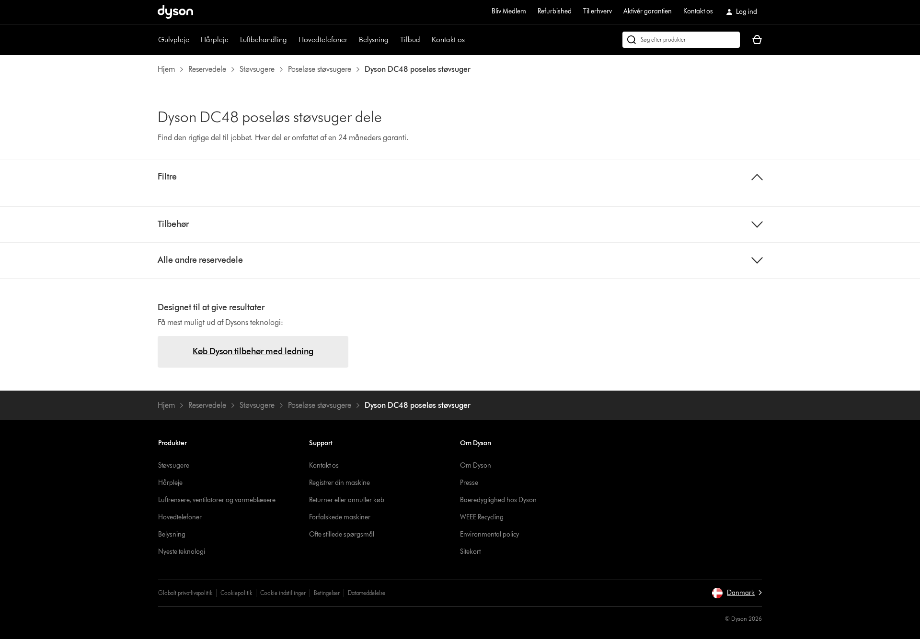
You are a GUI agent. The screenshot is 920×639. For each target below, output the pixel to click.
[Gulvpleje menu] (194, 40)
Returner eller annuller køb (346, 500)
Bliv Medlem (509, 11)
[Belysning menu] (393, 40)
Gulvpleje (173, 39)
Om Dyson (475, 465)
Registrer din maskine (339, 483)
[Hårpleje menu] (233, 40)
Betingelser (327, 592)
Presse (469, 483)
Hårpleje (215, 39)
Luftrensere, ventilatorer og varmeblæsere (217, 500)
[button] (737, 593)
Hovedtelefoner (323, 39)
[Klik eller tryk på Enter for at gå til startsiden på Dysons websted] (175, 12)
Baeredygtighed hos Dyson (498, 500)
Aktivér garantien (647, 11)
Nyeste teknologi (181, 552)
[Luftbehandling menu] (292, 40)
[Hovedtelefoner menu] (352, 40)
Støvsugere (173, 465)
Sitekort (470, 552)
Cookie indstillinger (283, 592)
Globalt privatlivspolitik (185, 592)
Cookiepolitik (236, 592)
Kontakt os (698, 11)
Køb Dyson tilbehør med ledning (253, 351)
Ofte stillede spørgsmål (341, 534)
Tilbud (410, 39)
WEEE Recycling (482, 517)
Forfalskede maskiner (339, 517)
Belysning (374, 39)
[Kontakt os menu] (469, 40)
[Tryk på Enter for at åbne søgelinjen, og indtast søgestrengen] (681, 40)
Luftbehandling (263, 39)
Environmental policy (489, 534)
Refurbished (555, 11)
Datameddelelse (366, 592)
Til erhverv (597, 11)
